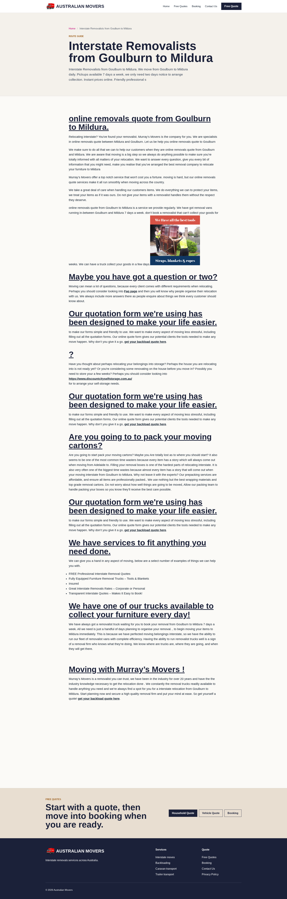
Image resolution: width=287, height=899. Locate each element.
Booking (196, 6)
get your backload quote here (145, 341)
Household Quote (183, 813)
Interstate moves (165, 857)
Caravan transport (166, 868)
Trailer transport (164, 874)
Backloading (162, 862)
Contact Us (211, 6)
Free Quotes (181, 6)
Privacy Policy (210, 874)
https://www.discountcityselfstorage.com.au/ (100, 378)
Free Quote (231, 6)
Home (166, 6)
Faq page (130, 291)
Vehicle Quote (211, 813)
